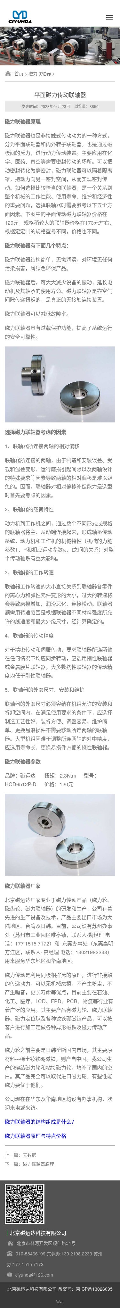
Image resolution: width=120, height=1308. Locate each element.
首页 (18, 73)
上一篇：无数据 (20, 1155)
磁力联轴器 (39, 73)
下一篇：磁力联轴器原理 (29, 1164)
